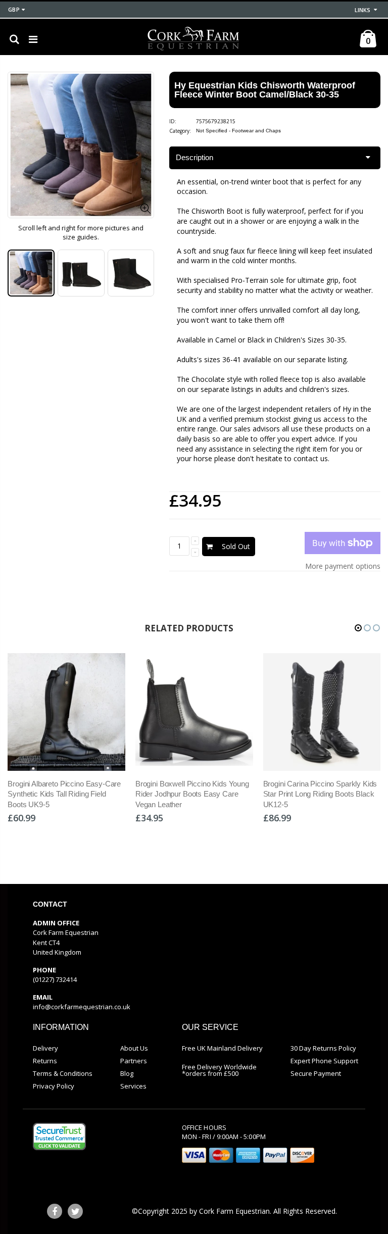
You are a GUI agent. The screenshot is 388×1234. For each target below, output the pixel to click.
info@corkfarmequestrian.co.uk (81, 1006)
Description (194, 157)
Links (362, 10)
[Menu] (33, 39)
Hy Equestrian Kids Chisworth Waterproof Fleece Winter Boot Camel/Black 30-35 (264, 90)
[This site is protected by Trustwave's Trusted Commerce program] (59, 1136)
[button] (358, 628)
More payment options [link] (342, 566)
